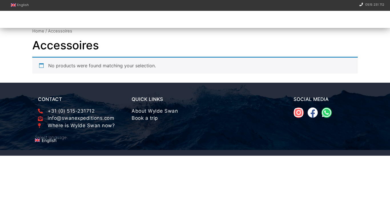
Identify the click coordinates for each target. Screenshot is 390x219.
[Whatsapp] (326, 113)
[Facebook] (312, 113)
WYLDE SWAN (50, 19)
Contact (368, 18)
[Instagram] (298, 113)
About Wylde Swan (327, 18)
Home (38, 31)
